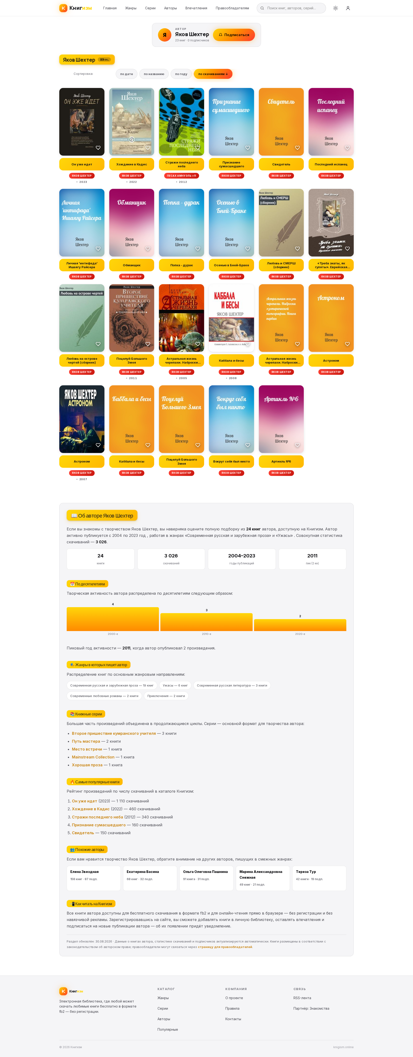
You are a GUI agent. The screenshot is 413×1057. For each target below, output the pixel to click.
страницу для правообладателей (225, 947)
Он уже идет (84, 801)
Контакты (233, 1019)
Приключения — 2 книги (166, 696)
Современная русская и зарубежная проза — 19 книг (112, 685)
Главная (110, 8)
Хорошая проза (87, 765)
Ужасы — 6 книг (175, 685)
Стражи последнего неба (97, 817)
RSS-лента (302, 998)
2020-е (300, 634)
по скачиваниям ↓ (213, 74)
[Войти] (348, 8)
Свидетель (83, 832)
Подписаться (236, 35)
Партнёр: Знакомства (311, 1008)
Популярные (168, 1029)
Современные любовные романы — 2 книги (104, 696)
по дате (126, 74)
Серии (150, 8)
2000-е (113, 634)
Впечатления (196, 8)
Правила (232, 1008)
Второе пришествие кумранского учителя (114, 733)
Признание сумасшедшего (99, 825)
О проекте (234, 998)
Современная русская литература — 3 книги (232, 685)
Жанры (130, 8)
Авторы (170, 8)
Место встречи (87, 749)
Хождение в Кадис (91, 808)
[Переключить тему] (335, 8)
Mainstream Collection (93, 757)
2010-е (206, 634)
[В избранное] (98, 147)
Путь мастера (86, 741)
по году (181, 74)
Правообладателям (232, 8)
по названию (154, 74)
